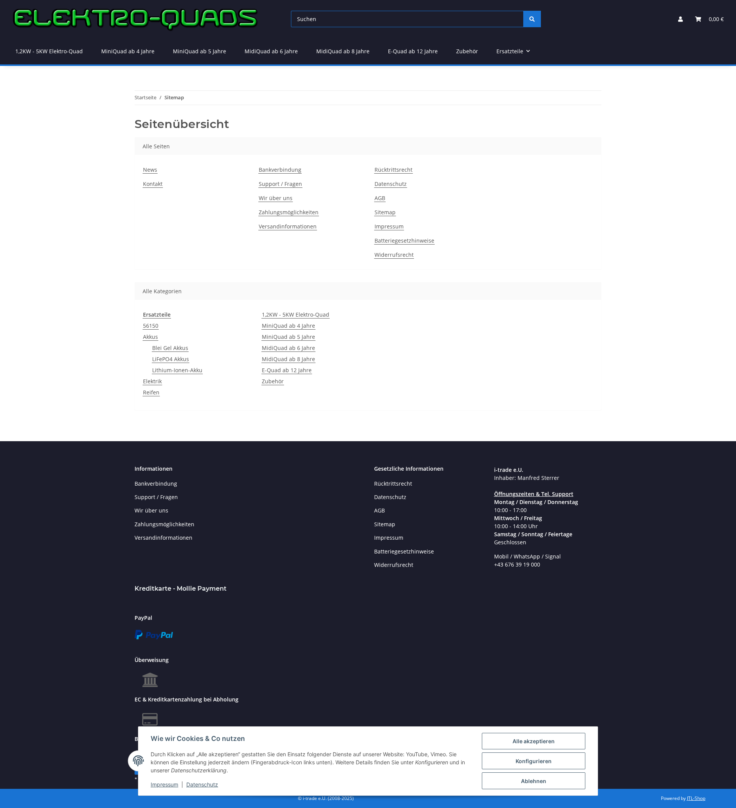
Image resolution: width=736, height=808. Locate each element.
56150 (150, 325)
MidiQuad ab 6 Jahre (288, 347)
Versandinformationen (288, 226)
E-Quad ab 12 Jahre (287, 370)
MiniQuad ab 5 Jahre (288, 336)
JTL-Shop (696, 798)
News (150, 169)
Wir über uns (275, 198)
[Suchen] (532, 19)
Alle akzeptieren (534, 741)
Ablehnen (533, 781)
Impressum (164, 784)
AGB (380, 198)
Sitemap (385, 212)
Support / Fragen (280, 183)
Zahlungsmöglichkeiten (289, 212)
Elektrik (152, 381)
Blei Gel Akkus (170, 347)
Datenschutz (202, 784)
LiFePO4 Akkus (170, 359)
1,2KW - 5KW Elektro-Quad (295, 314)
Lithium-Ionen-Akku (177, 370)
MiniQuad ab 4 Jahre (288, 325)
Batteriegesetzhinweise (404, 240)
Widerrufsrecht (394, 254)
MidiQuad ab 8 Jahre (288, 359)
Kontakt (153, 183)
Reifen (151, 392)
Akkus (150, 336)
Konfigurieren (534, 761)
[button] (680, 19)
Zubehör (273, 381)
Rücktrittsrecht (393, 169)
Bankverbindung (280, 169)
